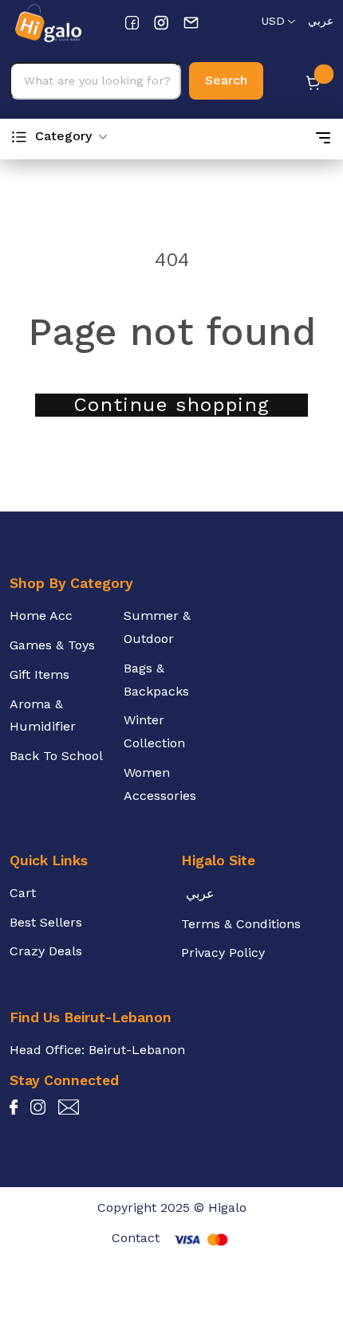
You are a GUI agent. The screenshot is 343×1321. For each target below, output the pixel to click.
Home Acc (41, 615)
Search (226, 80)
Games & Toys (52, 645)
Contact (136, 1237)
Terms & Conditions (241, 923)
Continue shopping (171, 405)
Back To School (56, 755)
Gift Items (39, 674)
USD (273, 20)
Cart (23, 892)
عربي (320, 20)
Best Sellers (46, 922)
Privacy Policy (223, 952)
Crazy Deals (46, 950)
